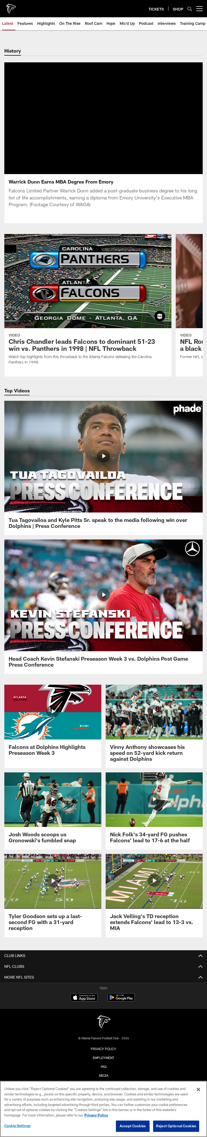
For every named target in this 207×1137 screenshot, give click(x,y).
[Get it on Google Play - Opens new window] (121, 1000)
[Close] (198, 1089)
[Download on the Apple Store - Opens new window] (84, 998)
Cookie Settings (17, 1126)
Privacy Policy (103, 1049)
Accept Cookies (133, 1126)
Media (103, 1075)
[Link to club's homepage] (10, 6)
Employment (103, 1058)
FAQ (103, 1066)
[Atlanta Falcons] (103, 1022)
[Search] (190, 8)
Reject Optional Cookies (176, 1126)
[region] (103, 1109)
